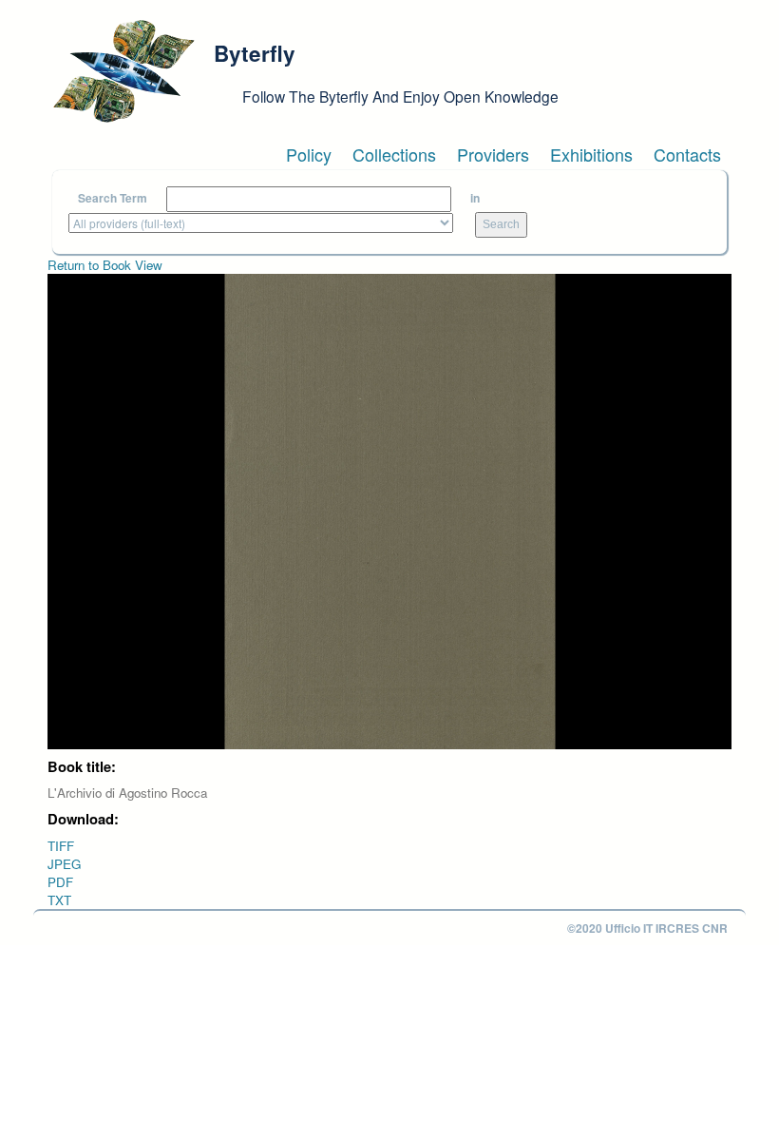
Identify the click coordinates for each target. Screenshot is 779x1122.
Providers (493, 154)
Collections (394, 154)
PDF (60, 882)
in (475, 198)
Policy (309, 154)
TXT (59, 900)
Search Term (112, 198)
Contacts (687, 154)
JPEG (64, 864)
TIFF (61, 846)
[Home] (123, 71)
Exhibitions (591, 154)
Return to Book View (105, 265)
